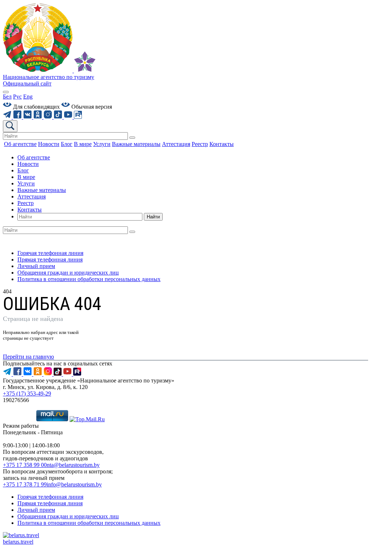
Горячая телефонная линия (50, 253)
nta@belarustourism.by (73, 465)
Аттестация (31, 196)
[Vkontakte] (28, 117)
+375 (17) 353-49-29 (27, 393)
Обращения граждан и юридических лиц (68, 272)
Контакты (29, 209)
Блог (23, 170)
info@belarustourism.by (74, 484)
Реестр (25, 203)
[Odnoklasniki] (38, 117)
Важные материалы (41, 190)
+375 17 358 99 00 (25, 465)
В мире (26, 177)
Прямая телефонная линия (50, 259)
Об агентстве (33, 157)
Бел (7, 96)
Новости (28, 164)
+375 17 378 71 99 (25, 484)
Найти (153, 216)
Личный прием (36, 266)
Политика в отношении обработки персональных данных (89, 279)
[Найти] (132, 138)
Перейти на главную (28, 357)
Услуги (26, 183)
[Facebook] (18, 117)
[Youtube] (69, 117)
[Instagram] (48, 117)
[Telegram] (8, 117)
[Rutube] (78, 117)
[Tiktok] (59, 117)
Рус (17, 96)
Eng (28, 96)
